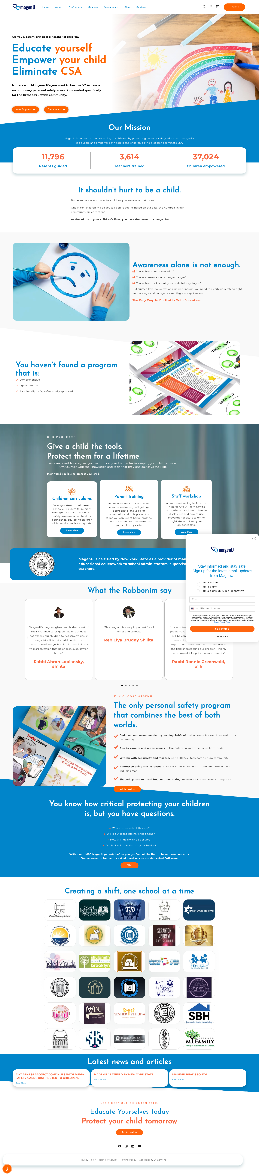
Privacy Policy (88, 1159)
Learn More (72, 531)
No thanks (222, 636)
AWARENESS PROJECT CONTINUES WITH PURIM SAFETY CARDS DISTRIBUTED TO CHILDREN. (50, 1076)
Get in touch (54, 110)
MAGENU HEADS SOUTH (189, 1074)
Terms (228, 622)
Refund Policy (128, 1159)
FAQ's (129, 865)
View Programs (24, 110)
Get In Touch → (127, 789)
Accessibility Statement (152, 1159)
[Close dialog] (254, 538)
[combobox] (194, 608)
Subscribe (222, 628)
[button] (204, 6)
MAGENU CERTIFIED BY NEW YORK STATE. (124, 1074)
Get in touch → (129, 1132)
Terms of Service (108, 1159)
